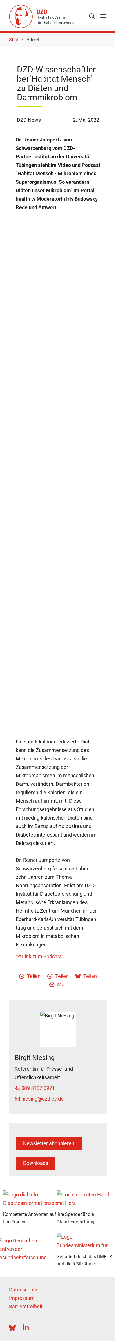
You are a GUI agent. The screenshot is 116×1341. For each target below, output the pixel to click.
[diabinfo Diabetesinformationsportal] (31, 1200)
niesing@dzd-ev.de (42, 1099)
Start (14, 39)
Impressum (22, 1298)
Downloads (35, 1163)
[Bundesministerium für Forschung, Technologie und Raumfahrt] (85, 1242)
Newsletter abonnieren (48, 1143)
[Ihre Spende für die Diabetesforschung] (85, 1200)
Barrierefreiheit (26, 1306)
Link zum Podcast (42, 956)
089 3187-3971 (38, 1088)
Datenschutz (23, 1290)
